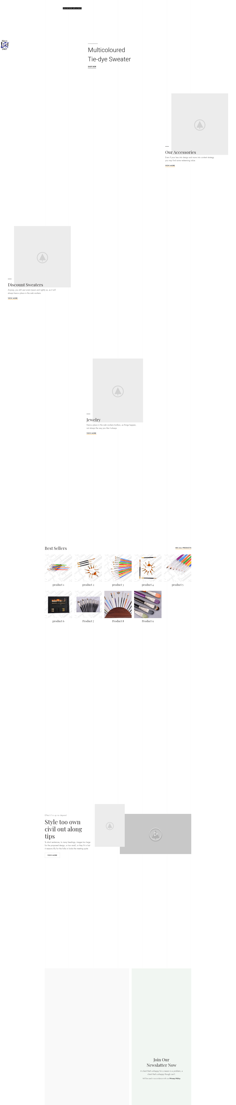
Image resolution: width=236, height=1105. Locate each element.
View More (52, 855)
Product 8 (118, 621)
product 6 (58, 621)
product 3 (118, 585)
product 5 (177, 585)
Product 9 (148, 621)
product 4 (148, 585)
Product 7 (88, 621)
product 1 (58, 585)
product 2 (88, 585)
